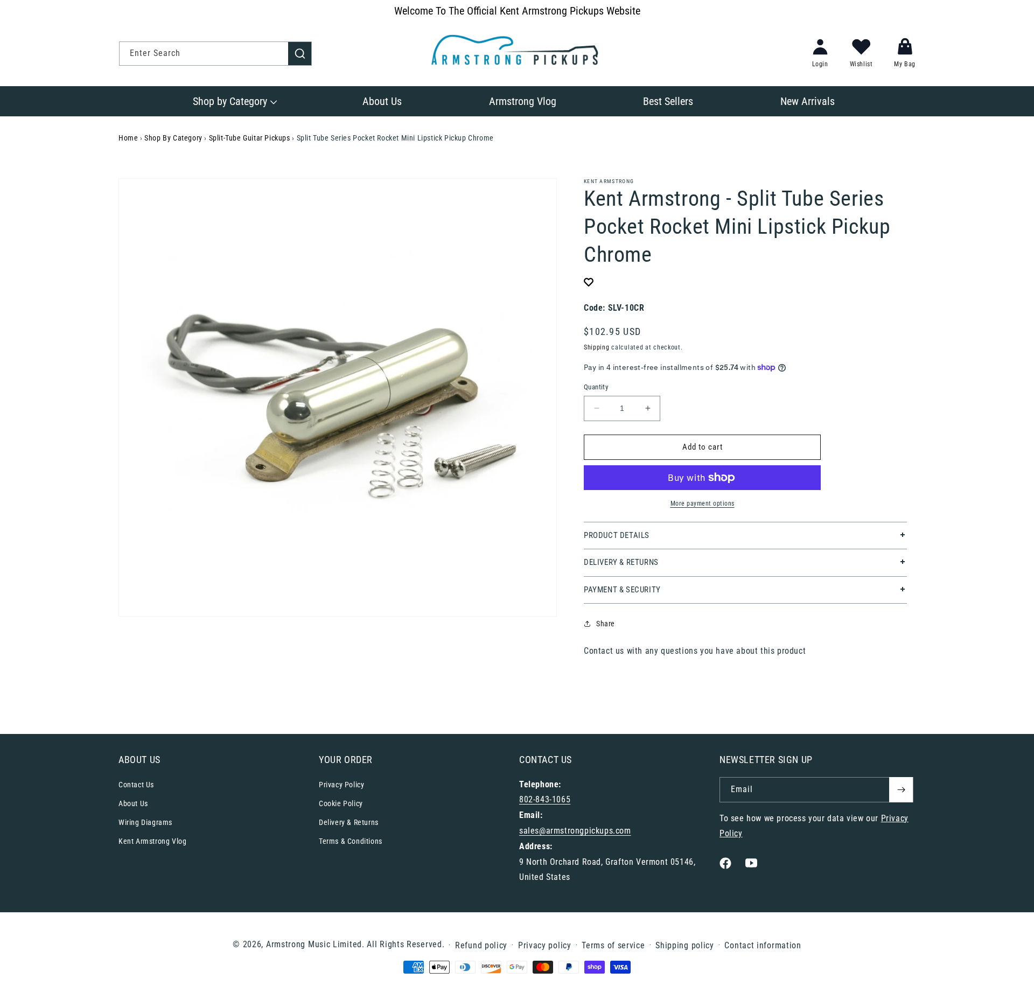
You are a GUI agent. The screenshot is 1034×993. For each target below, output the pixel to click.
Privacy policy (544, 945)
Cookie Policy (341, 803)
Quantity (596, 387)
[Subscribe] (901, 789)
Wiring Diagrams (145, 822)
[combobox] (215, 53)
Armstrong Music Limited (314, 944)
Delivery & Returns (349, 822)
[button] (234, 101)
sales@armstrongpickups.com (575, 831)
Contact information (762, 945)
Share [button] (605, 623)
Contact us (604, 651)
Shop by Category (173, 138)
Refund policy (481, 945)
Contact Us (136, 784)
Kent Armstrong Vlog (152, 841)
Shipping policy (684, 945)
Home (128, 138)
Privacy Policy (341, 784)
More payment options (702, 503)
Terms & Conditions (350, 841)
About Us (133, 803)
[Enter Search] (300, 53)
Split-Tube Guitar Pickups (249, 138)
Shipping (597, 347)
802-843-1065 (544, 799)
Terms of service (613, 945)
